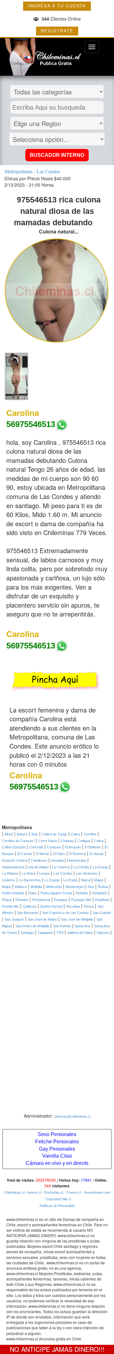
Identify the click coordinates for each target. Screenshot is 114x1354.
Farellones (39, 860)
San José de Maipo (42, 919)
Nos (91, 887)
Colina (99, 841)
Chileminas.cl (14, 1192)
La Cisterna (61, 867)
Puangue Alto (81, 900)
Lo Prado (70, 880)
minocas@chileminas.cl (72, 1116)
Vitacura (103, 933)
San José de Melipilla (77, 919)
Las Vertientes (87, 873)
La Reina (28, 873)
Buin (34, 834)
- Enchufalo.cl (52, 1192)
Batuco (22, 834)
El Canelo (24, 854)
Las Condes (63, 873)
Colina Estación (14, 847)
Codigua (84, 841)
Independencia (13, 867)
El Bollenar (93, 847)
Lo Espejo (52, 880)
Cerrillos (90, 834)
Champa (67, 841)
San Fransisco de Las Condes (65, 913)
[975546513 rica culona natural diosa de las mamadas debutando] (16, 376)
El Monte (42, 854)
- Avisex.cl (32, 1192)
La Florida (81, 867)
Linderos (8, 880)
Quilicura (29, 906)
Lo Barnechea (30, 880)
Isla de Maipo (38, 867)
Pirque (7, 900)
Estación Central (14, 860)
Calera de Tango (54, 834)
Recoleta (73, 906)
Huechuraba (76, 860)
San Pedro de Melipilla (32, 926)
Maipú (6, 887)
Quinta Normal (51, 906)
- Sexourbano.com (95, 1192)
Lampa (44, 873)
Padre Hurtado (13, 893)
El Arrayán (73, 847)
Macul (85, 880)
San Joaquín (14, 919)
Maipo (98, 880)
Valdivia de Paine (80, 933)
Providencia (41, 900)
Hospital (57, 860)
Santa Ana (82, 926)
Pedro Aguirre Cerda (56, 893)
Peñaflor (82, 893)
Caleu (75, 834)
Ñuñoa (103, 887)
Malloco (21, 887)
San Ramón (62, 926)
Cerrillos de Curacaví (18, 841)
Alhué (8, 834)
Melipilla (36, 887)
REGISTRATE (57, 31)
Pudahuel (102, 900)
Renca (89, 906)
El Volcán (97, 854)
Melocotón (54, 887)
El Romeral (77, 854)
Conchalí (36, 847)
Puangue (60, 900)
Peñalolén (99, 893)
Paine (32, 893)
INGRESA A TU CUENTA (57, 5)
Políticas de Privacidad (57, 1206)
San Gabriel (102, 913)
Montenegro (75, 887)
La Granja (100, 867)
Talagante (45, 933)
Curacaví (54, 847)
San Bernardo (27, 913)
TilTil (59, 933)
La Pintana (10, 873)
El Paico (59, 854)
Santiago (27, 933)
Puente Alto (10, 906)
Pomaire (22, 900)
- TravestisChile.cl (57, 1199)
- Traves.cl (72, 1192)
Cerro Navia (47, 841)
